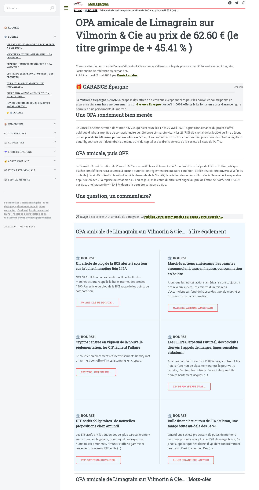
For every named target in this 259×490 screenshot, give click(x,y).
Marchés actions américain (193, 307)
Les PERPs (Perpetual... (189, 386)
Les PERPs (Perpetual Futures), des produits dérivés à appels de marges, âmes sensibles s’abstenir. (203, 347)
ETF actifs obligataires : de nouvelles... (25, 85)
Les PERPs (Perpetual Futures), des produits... (30, 75)
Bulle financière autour (191, 460)
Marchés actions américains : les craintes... (29, 56)
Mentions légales (31, 202)
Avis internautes (38, 210)
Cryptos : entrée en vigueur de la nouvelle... (29, 66)
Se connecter (11, 202)
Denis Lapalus (127, 75)
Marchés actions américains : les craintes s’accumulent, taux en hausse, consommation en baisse (205, 268)
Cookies (22, 210)
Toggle (66, 8)
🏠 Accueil (11, 27)
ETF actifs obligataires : (98, 460)
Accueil (78, 10)
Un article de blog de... (97, 302)
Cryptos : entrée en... (96, 372)
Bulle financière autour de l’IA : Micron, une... (28, 95)
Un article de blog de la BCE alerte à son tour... (31, 46)
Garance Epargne (148, 104)
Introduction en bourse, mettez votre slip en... (28, 105)
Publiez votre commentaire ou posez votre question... (183, 216)
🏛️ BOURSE (91, 10)
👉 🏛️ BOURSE (15, 112)
